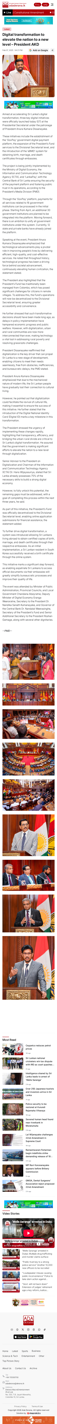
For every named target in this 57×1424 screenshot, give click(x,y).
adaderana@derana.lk (14, 1383)
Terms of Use (37, 1406)
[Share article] (52, 50)
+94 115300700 (11, 1377)
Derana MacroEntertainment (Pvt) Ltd (18, 1393)
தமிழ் (45, 4)
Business (36, 1351)
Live (8, 12)
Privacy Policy (20, 1406)
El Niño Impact (48, 12)
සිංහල (37, 4)
